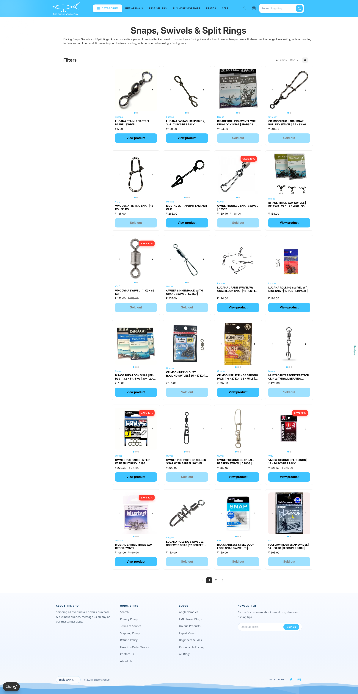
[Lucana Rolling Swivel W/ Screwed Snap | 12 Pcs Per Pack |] (187, 513)
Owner (220, 201)
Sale (225, 8)
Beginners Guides (190, 640)
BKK (219, 540)
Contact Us (127, 654)
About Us (126, 661)
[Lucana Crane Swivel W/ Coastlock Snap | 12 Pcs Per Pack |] (238, 259)
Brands (211, 8)
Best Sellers (158, 8)
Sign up (291, 627)
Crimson (272, 117)
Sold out (238, 138)
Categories (110, 8)
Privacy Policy (129, 619)
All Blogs (184, 654)
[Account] (244, 8)
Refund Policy (129, 640)
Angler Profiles (188, 612)
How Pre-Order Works (134, 647)
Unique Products (189, 626)
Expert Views (187, 633)
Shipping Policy (130, 633)
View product (136, 138)
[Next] (222, 580)
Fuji (270, 540)
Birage (220, 117)
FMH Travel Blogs (190, 619)
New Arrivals (134, 8)
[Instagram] (299, 680)
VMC (117, 201)
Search (124, 612)
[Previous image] (120, 90)
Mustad (170, 201)
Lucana (119, 117)
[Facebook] (291, 680)
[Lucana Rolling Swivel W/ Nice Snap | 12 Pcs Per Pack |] (289, 259)
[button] (294, 60)
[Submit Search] (299, 8)
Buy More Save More (186, 8)
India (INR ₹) (66, 679)
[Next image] (152, 90)
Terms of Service (130, 626)
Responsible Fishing (192, 647)
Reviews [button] (354, 350)
